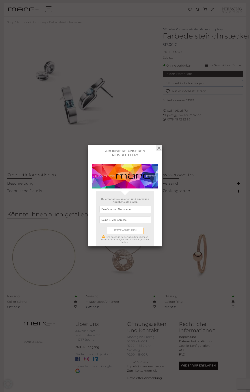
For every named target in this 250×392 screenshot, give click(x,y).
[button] (8, 384)
